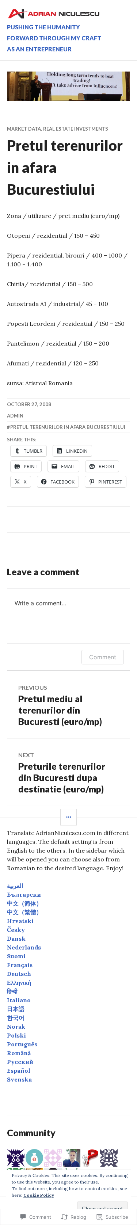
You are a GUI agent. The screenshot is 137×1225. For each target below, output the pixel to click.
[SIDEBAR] (68, 817)
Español (18, 1070)
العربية (15, 885)
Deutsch (19, 973)
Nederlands (24, 947)
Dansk (16, 938)
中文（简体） (24, 903)
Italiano (19, 1000)
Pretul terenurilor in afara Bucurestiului (67, 427)
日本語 (15, 1009)
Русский (20, 1061)
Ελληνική (19, 982)
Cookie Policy (38, 1195)
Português (22, 1044)
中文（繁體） (24, 912)
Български (24, 894)
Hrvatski (20, 921)
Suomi (16, 956)
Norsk (16, 1026)
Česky (16, 929)
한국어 (15, 1017)
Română (19, 1053)
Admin (15, 416)
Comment (102, 657)
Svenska (19, 1079)
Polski (16, 1035)
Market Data (24, 129)
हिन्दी (12, 991)
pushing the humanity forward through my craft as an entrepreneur (54, 37)
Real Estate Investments (75, 129)
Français (20, 965)
